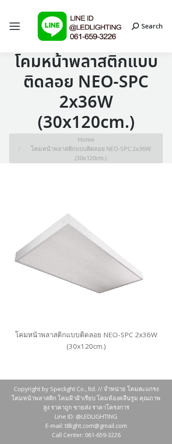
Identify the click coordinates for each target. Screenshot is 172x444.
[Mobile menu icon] (14, 26)
